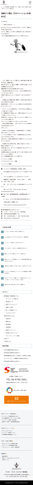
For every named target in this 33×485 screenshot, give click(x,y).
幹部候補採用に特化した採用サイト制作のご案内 (17, 356)
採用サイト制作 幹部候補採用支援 (10, 422)
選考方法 (8, 321)
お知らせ (6, 338)
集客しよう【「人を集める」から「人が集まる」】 (15, 253)
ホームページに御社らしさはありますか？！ (14, 242)
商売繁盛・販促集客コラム (11, 296)
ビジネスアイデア (11, 313)
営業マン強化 (9, 307)
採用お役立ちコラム (9, 316)
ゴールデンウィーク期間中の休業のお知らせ (16, 358)
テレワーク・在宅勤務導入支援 (9, 445)
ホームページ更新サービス (8, 432)
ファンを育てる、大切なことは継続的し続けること (15, 248)
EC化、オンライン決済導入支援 (9, 443)
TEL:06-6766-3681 (16, 379)
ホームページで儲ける (12, 299)
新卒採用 (8, 324)
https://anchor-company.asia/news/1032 (15, 205)
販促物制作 (5, 456)
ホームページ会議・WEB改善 (9, 420)
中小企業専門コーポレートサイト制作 (11, 418)
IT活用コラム (7, 341)
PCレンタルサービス (7, 431)
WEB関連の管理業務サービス (9, 434)
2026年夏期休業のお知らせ (11, 350)
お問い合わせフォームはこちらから (16, 401)
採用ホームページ (11, 330)
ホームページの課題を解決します (10, 416)
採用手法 (8, 319)
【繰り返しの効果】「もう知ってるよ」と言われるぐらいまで (18, 266)
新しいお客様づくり (11, 310)
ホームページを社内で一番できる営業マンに (14, 231)
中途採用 (8, 327)
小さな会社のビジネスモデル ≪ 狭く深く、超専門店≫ (16, 237)
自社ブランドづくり (11, 304)
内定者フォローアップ (12, 333)
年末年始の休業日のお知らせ (12, 353)
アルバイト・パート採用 (12, 336)
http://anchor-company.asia (11, 218)
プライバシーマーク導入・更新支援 (10, 447)
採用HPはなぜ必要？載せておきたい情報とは (14, 284)
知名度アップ (9, 302)
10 (2, 285)
